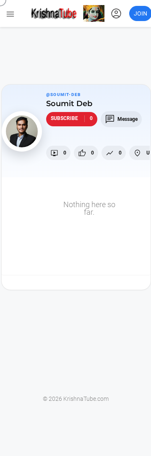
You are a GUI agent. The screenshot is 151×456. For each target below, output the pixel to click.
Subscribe (72, 118)
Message (121, 119)
